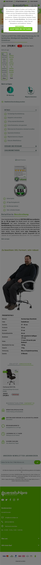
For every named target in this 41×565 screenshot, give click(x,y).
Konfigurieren (19, 26)
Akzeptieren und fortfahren (20, 29)
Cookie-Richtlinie (19, 19)
